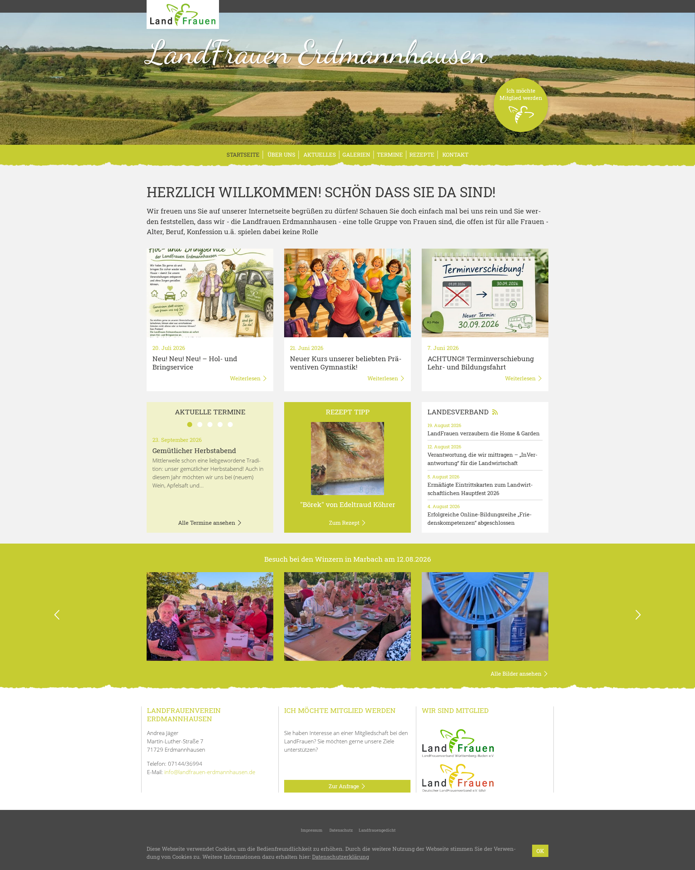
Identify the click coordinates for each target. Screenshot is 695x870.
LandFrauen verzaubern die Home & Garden (483, 433)
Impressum (311, 830)
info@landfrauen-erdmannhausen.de (209, 772)
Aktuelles (319, 154)
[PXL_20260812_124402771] (210, 616)
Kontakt (454, 154)
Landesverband (458, 411)
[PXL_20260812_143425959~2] (485, 616)
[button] (56, 616)
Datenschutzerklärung (340, 857)
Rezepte (421, 154)
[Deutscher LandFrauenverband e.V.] (458, 777)
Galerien (356, 154)
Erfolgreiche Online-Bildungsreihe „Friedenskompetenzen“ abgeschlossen (479, 518)
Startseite (243, 154)
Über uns (280, 154)
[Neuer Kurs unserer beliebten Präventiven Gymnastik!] (347, 293)
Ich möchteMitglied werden (521, 94)
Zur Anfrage (345, 786)
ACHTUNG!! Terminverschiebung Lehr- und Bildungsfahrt (480, 362)
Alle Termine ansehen (207, 522)
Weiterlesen (246, 378)
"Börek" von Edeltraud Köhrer (347, 504)
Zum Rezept (345, 522)
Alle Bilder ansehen (516, 673)
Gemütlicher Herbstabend (194, 450)
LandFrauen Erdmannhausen (317, 52)
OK (540, 850)
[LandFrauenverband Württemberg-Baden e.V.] (458, 742)
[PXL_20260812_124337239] (347, 616)
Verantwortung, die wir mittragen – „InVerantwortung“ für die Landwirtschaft (482, 458)
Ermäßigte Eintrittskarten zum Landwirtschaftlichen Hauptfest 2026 (480, 489)
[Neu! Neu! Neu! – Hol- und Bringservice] (210, 293)
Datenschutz (340, 830)
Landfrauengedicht (377, 830)
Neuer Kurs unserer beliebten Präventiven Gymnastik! (345, 362)
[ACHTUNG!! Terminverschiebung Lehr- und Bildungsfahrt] (485, 293)
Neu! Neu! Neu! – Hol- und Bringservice (194, 362)
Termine (390, 154)
